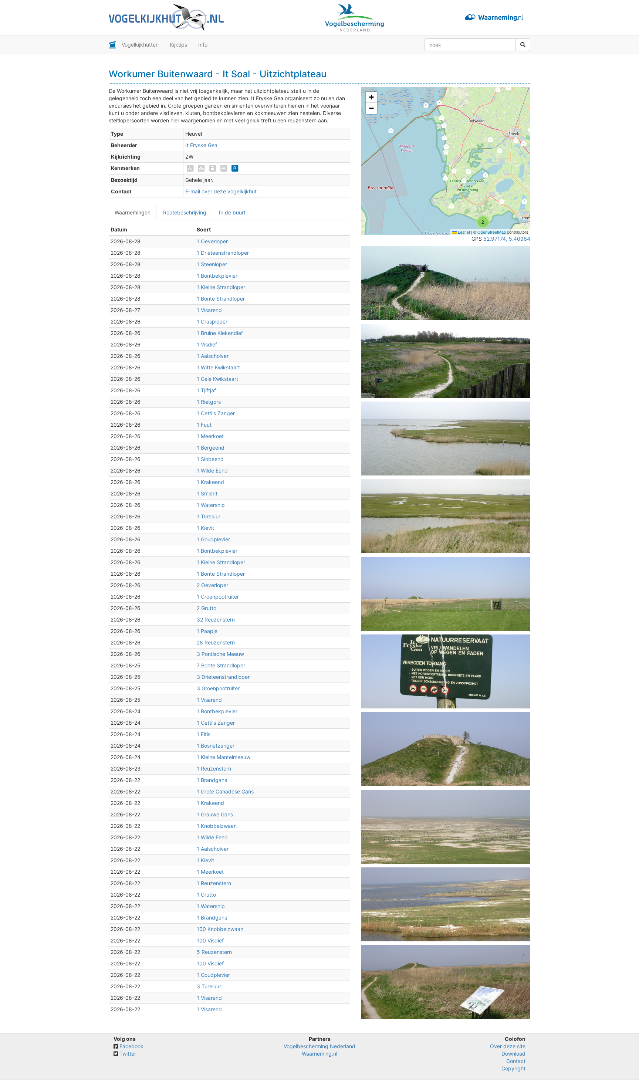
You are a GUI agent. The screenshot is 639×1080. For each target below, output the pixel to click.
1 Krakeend (210, 482)
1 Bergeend (210, 447)
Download (513, 1053)
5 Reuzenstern (214, 952)
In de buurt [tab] (232, 212)
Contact (515, 1061)
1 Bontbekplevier (217, 275)
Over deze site (507, 1046)
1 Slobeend (210, 459)
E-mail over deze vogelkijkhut (221, 191)
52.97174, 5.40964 (506, 239)
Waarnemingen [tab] (133, 212)
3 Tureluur (209, 986)
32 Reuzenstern (216, 619)
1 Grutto (206, 894)
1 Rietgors (209, 402)
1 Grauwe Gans (215, 814)
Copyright (513, 1068)
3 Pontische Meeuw (220, 654)
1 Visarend (209, 310)
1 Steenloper (212, 264)
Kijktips (178, 44)
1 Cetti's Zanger (216, 413)
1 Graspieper (212, 321)
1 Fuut (204, 424)
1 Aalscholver (213, 356)
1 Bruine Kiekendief (220, 333)
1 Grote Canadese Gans (225, 791)
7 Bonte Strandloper (221, 665)
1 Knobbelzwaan (217, 826)
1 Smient (207, 493)
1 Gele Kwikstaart (217, 379)
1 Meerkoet (210, 436)
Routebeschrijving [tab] (184, 212)
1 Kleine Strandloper (221, 287)
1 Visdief (207, 344)
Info (202, 44)
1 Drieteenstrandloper (223, 253)
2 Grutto (206, 608)
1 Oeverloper (212, 241)
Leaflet (463, 232)
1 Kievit (205, 528)
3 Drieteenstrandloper (223, 677)
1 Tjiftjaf (206, 390)
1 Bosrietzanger (215, 745)
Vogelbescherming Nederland (319, 1046)
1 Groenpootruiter (218, 596)
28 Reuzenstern (216, 642)
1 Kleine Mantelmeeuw (223, 757)
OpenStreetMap (491, 232)
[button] (391, 132)
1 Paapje (207, 631)
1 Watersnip (211, 505)
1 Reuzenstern (214, 768)
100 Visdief (210, 940)
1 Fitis (203, 734)
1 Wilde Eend (212, 470)
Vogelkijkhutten (140, 44)
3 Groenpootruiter (218, 688)
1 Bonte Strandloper (221, 298)
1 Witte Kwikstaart (218, 367)
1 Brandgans (212, 780)
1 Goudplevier (213, 539)
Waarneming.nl (319, 1053)
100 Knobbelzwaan (220, 929)
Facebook (131, 1046)
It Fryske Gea (201, 145)
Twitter (127, 1053)
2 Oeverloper (212, 585)
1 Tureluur (208, 516)
